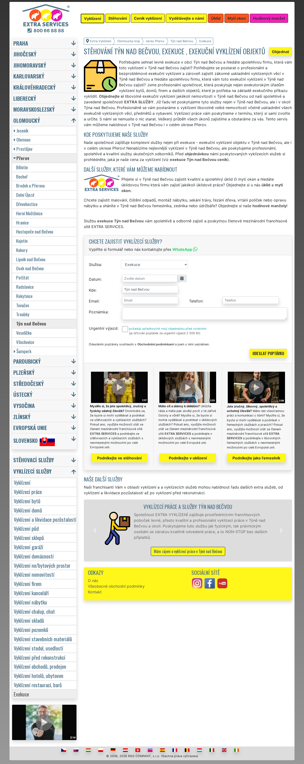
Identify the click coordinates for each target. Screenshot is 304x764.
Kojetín (22, 240)
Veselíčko (24, 332)
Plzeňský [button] (23, 372)
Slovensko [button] (25, 440)
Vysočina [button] (24, 405)
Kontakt (95, 592)
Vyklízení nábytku (30, 602)
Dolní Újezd (25, 194)
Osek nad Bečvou (30, 268)
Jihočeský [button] (24, 54)
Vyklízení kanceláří (31, 593)
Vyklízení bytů (27, 501)
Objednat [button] (280, 51)
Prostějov (24, 148)
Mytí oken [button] (237, 18)
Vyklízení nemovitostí (34, 574)
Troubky (22, 314)
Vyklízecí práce (28, 491)
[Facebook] (209, 583)
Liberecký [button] (24, 98)
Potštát (22, 277)
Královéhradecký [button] (34, 87)
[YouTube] (222, 583)
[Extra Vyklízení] (46, 15)
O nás (93, 580)
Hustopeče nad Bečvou (34, 231)
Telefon (195, 301)
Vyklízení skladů (29, 620)
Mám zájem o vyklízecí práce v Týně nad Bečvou (188, 551)
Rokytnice (24, 296)
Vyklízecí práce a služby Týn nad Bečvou (187, 506)
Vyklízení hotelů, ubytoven (38, 675)
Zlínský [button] (21, 417)
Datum (95, 279)
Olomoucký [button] (26, 120)
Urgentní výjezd (103, 328)
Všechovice (25, 342)
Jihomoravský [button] (29, 65)
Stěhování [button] (117, 18)
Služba (95, 264)
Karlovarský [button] (28, 76)
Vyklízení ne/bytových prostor (42, 565)
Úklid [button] (215, 18)
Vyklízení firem (28, 583)
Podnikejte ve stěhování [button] (119, 458)
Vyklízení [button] (92, 18)
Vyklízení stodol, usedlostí (38, 648)
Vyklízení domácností (34, 556)
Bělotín (22, 167)
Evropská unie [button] (30, 427)
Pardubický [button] (27, 361)
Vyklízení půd (26, 528)
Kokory (22, 250)
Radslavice (25, 286)
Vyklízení (22, 482)
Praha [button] (20, 43)
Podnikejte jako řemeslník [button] (256, 458)
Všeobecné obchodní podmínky (116, 586)
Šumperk (23, 351)
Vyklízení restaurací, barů (38, 685)
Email (94, 301)
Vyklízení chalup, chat (34, 611)
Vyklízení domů (28, 510)
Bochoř (22, 176)
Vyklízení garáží (28, 547)
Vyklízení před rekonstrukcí (39, 657)
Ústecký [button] (22, 394)
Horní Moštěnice (29, 213)
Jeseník (22, 130)
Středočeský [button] (28, 383)
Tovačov (22, 305)
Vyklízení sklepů (29, 537)
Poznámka (98, 312)
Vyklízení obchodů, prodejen (40, 666)
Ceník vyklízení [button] (148, 18)
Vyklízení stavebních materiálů (43, 639)
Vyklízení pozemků (31, 629)
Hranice (22, 222)
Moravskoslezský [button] (34, 109)
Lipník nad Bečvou (30, 259)
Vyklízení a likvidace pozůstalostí (45, 519)
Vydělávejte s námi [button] (186, 18)
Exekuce (21, 694)
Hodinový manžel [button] (269, 18)
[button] (94, 530)
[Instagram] (197, 583)
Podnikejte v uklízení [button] (188, 458)
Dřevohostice (27, 204)
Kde (92, 290)
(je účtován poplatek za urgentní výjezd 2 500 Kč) (164, 333)
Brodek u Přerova (30, 185)
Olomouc (23, 139)
